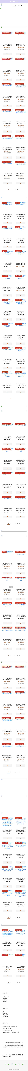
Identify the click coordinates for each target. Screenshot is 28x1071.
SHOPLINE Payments (16, 1069)
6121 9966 (10, 1030)
